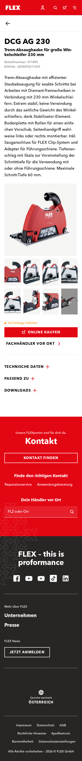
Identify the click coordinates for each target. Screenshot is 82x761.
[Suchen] (72, 512)
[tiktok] (53, 578)
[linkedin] (65, 578)
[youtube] (29, 578)
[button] (27, 367)
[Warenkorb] (65, 8)
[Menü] (74, 8)
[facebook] (16, 578)
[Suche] (55, 8)
